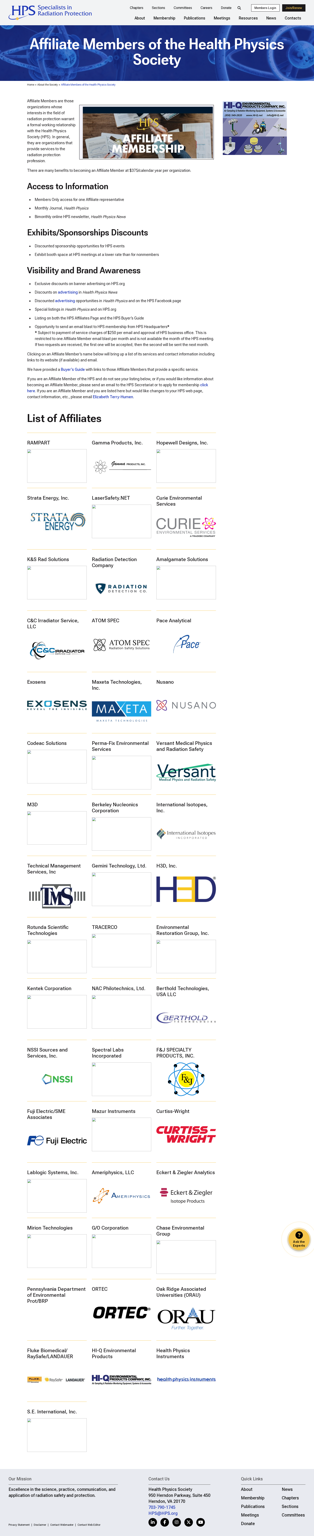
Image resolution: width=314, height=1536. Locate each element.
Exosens (36, 682)
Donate (226, 8)
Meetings (222, 18)
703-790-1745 (161, 1507)
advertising (68, 292)
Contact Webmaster (61, 1524)
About (140, 18)
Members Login (265, 8)
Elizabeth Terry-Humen (113, 397)
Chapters (136, 8)
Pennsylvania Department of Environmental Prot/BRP (56, 1295)
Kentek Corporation (49, 988)
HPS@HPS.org (163, 1513)
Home (30, 84)
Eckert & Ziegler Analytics (185, 1172)
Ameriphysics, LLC (113, 1172)
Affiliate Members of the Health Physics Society (88, 84)
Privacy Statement (19, 1524)
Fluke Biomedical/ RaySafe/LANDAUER (50, 1353)
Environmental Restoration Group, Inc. (182, 930)
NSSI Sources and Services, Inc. (47, 1053)
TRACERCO (104, 927)
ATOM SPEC (105, 621)
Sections (158, 8)
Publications (194, 18)
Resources (248, 18)
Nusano (165, 682)
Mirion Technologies (50, 1228)
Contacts (293, 18)
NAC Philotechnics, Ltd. (118, 988)
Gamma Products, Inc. (117, 443)
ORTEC (99, 1289)
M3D (32, 805)
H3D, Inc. (166, 866)
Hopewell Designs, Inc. (182, 443)
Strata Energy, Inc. (48, 498)
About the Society (47, 84)
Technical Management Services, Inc (54, 869)
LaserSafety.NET (111, 498)
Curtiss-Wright (172, 1111)
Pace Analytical (173, 621)
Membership (164, 18)
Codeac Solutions (47, 743)
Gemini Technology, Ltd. (119, 866)
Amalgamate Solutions (182, 559)
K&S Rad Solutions (48, 559)
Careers (206, 8)
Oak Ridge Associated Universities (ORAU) (181, 1292)
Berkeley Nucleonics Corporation (115, 808)
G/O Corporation (110, 1228)
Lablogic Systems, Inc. (53, 1172)
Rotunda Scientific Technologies (48, 930)
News (271, 18)
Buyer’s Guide (73, 369)
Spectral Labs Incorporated (108, 1053)
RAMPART (38, 443)
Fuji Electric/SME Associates (46, 1114)
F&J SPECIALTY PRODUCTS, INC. (175, 1053)
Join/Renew (293, 8)
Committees (183, 8)
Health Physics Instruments (173, 1353)
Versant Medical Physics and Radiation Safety (184, 746)
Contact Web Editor (89, 1524)
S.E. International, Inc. (52, 1412)
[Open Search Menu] (239, 7)
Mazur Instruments (113, 1111)
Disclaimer (40, 1524)
